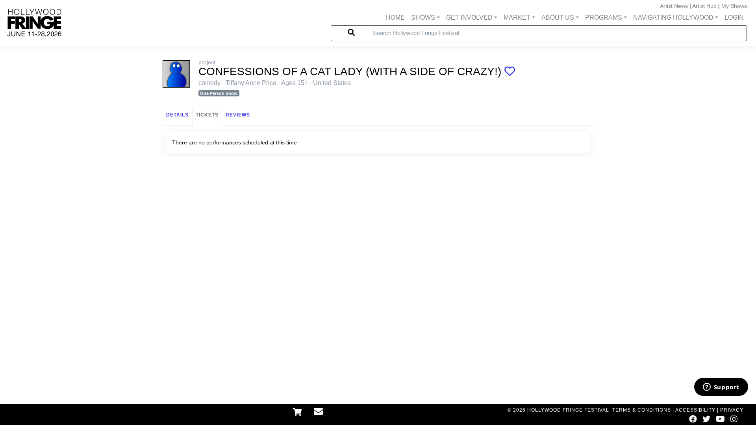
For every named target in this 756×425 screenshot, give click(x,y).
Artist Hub (704, 6)
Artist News (674, 6)
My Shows (734, 6)
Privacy (731, 410)
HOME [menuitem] (395, 17)
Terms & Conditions (641, 410)
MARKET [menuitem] (517, 17)
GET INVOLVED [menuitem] (469, 17)
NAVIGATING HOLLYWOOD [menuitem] (673, 17)
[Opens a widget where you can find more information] (721, 387)
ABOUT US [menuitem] (557, 17)
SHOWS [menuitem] (423, 17)
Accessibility (695, 410)
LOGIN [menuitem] (734, 17)
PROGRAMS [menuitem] (603, 17)
